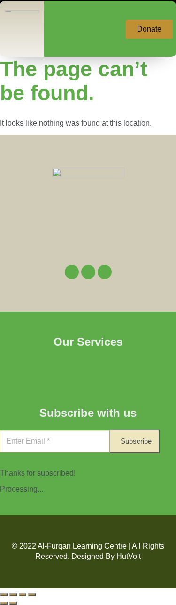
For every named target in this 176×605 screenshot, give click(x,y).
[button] (79, 29)
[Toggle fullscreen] (13, 594)
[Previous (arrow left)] (4, 603)
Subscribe (136, 441)
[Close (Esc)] (32, 594)
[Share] (22, 594)
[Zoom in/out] (4, 594)
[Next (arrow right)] (13, 603)
